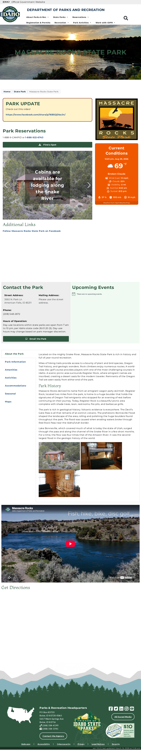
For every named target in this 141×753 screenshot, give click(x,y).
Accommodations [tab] (15, 385)
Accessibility (44, 744)
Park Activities (81, 22)
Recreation (60, 22)
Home (7, 91)
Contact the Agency (53, 736)
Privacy (81, 744)
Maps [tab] (8, 401)
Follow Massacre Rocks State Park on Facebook (32, 231)
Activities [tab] (11, 377)
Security (116, 744)
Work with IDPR (104, 22)
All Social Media (122, 716)
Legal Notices (98, 744)
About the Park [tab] (14, 354)
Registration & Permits (38, 22)
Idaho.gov (25, 744)
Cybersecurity (63, 744)
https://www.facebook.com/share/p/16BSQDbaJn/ (35, 114)
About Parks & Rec (36, 17)
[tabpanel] (87, 426)
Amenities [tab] (11, 369)
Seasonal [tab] (10, 393)
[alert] (105, 294)
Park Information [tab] (15, 361)
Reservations (79, 17)
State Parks (59, 17)
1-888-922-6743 (34, 137)
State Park (20, 91)
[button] (43, 217)
